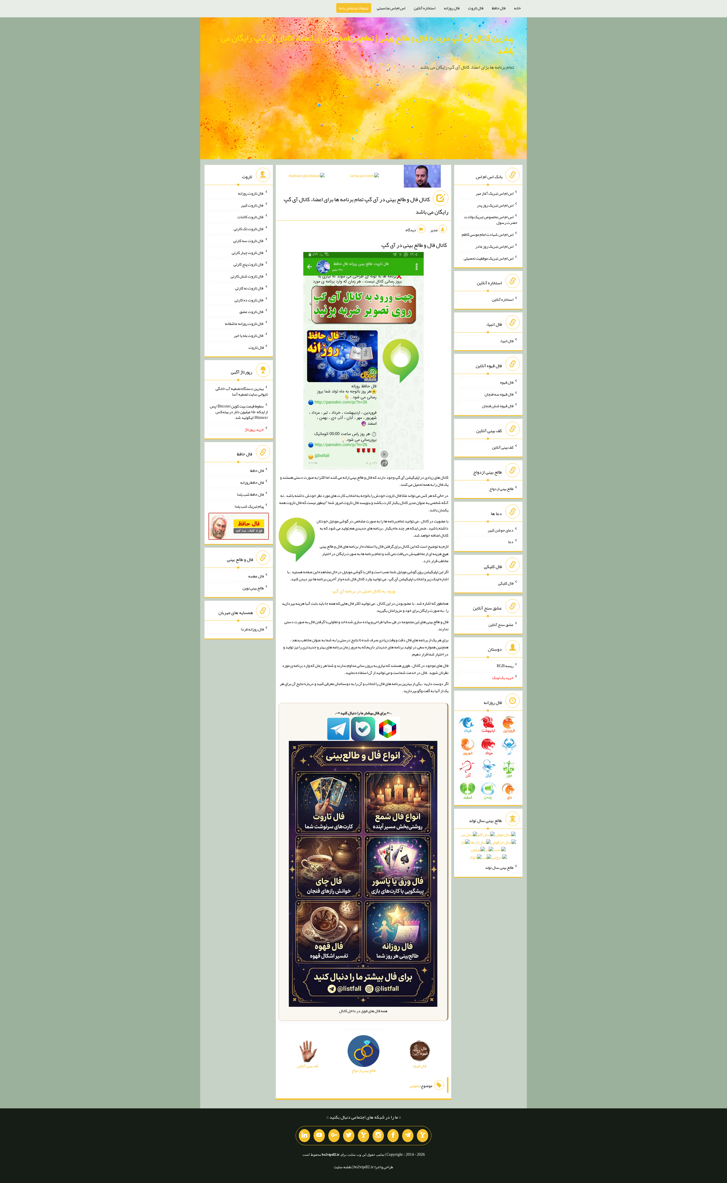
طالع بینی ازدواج (501, 489)
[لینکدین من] (304, 1135)
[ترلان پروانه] (364, 177)
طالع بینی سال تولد (499, 867)
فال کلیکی (505, 583)
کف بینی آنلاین (502, 447)
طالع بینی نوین (253, 588)
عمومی (415, 1086)
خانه (517, 8)
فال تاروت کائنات (250, 217)
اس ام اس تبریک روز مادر (494, 246)
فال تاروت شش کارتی (247, 276)
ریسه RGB (505, 666)
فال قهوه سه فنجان (498, 394)
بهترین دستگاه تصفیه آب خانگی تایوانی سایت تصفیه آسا (242, 391)
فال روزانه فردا (252, 629)
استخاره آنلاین (424, 8)
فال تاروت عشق (251, 312)
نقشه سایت (343, 1167)
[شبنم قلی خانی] (307, 177)
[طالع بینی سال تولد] (488, 848)
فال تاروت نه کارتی (249, 288)
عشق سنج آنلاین (500, 624)
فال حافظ (498, 8)
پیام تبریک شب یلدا (249, 506)
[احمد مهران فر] (422, 177)
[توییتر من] (348, 1135)
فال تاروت (475, 8)
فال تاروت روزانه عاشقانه (244, 323)
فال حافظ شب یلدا (250, 494)
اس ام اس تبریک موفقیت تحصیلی (488, 258)
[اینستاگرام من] (378, 1135)
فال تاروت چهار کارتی (248, 252)
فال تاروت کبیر (252, 205)
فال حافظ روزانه (252, 482)
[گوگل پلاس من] (334, 1135)
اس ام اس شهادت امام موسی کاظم (487, 234)
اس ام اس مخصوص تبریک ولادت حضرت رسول (490, 219)
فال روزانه (451, 8)
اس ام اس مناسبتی (391, 8)
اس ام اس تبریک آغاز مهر (494, 193)
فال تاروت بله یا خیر (249, 335)
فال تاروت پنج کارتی (248, 264)
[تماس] (363, 1135)
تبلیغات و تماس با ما (353, 8)
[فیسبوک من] (393, 1135)
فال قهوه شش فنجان (497, 406)
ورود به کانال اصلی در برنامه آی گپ (363, 591)
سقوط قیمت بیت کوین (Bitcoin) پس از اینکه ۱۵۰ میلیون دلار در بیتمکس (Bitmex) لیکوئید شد (239, 411)
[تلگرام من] (407, 1135)
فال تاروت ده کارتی (249, 300)
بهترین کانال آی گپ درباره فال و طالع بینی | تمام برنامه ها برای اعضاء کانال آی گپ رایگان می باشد (367, 44)
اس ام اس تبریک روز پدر (495, 205)
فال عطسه (256, 576)
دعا (510, 542)
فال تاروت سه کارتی (248, 241)
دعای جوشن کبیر (500, 530)
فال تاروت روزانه (251, 193)
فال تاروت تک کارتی (249, 229)
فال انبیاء (506, 341)
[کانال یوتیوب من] (319, 1135)
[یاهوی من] (422, 1135)
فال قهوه (506, 382)
